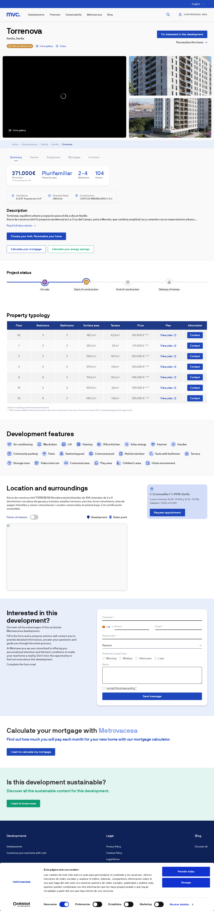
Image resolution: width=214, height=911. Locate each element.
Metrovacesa (94, 14)
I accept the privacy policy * (121, 688)
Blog (110, 14)
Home (15, 144)
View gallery (46, 46)
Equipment (53, 157)
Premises (55, 14)
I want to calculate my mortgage (31, 751)
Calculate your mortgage (26, 249)
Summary (16, 157)
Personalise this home (189, 42)
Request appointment (167, 512)
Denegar (186, 882)
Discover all (201, 846)
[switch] (97, 904)
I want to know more (23, 803)
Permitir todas (186, 871)
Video (63, 46)
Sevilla (44, 144)
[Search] (168, 15)
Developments (36, 14)
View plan (166, 335)
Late (161, 658)
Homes (34, 157)
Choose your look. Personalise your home (36, 236)
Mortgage (74, 157)
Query (105, 664)
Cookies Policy (114, 853)
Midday (128, 658)
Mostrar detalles (179, 904)
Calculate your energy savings (71, 249)
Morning (111, 658)
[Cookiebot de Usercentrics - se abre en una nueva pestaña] (21, 904)
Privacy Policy (113, 846)
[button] (67, 557)
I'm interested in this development (182, 34)
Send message (152, 696)
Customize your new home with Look (26, 853)
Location (93, 157)
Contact (195, 335)
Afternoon (145, 658)
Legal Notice (113, 859)
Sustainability (74, 14)
